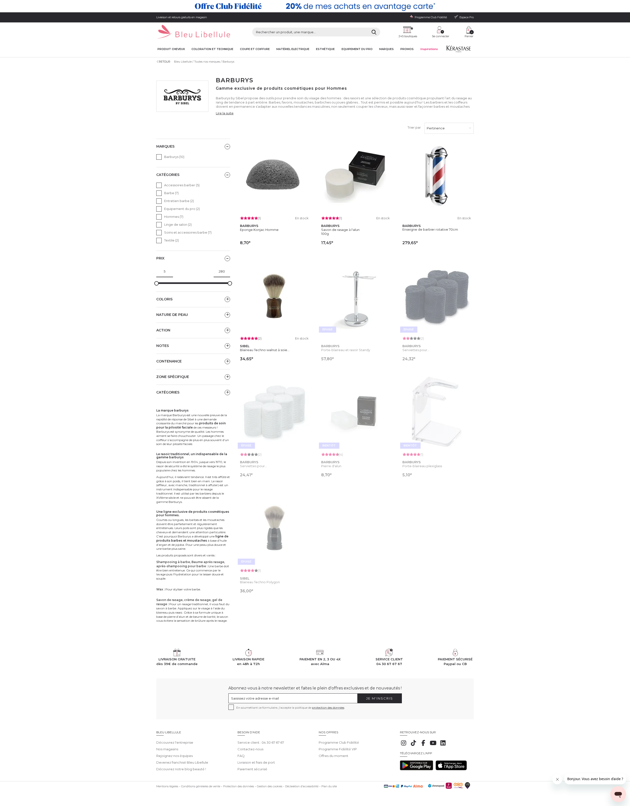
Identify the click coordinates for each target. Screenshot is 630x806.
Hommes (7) (173, 217)
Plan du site (329, 786)
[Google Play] (416, 769)
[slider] (156, 283)
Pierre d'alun (331, 466)
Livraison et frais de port (256, 762)
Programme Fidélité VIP (338, 749)
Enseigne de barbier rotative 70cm (430, 229)
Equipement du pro (357, 49)
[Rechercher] (374, 32)
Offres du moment (333, 756)
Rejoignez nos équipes (174, 756)
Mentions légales (167, 786)
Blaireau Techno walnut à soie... (264, 350)
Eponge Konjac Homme (259, 230)
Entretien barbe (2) (179, 201)
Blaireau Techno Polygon (260, 582)
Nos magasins (167, 749)
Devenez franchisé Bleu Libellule (182, 762)
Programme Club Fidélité (339, 742)
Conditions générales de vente (200, 786)
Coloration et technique (212, 49)
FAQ (241, 756)
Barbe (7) (171, 193)
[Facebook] (423, 745)
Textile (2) (171, 240)
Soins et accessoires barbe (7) (188, 232)
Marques (386, 49)
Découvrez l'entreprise (174, 742)
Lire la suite (225, 113)
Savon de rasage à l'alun (340, 230)
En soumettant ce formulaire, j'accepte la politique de (290, 707)
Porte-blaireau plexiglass (422, 466)
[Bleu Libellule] (193, 32)
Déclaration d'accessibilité (301, 786)
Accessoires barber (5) (182, 185)
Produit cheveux (171, 49)
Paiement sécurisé (252, 769)
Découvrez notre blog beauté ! (181, 769)
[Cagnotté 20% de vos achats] (315, 6)
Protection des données (238, 786)
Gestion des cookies (269, 786)
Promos (407, 49)
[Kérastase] (458, 50)
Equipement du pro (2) (182, 209)
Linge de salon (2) (178, 224)
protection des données (328, 707)
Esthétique (325, 49)
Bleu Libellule (183, 61)
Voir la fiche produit (355, 370)
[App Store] (451, 769)
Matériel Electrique (292, 49)
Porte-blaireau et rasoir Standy (345, 350)
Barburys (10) (174, 157)
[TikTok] (413, 745)
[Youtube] (433, 745)
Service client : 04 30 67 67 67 (260, 742)
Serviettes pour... (415, 350)
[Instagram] (403, 745)
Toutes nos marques (207, 61)
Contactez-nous (250, 749)
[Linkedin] (443, 745)
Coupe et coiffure (255, 49)
